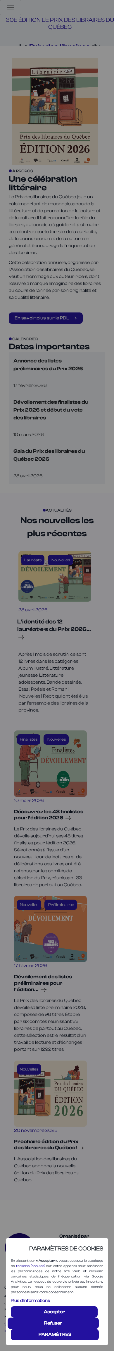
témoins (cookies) (30, 1266)
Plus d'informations (30, 1300)
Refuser (53, 1323)
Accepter (54, 1311)
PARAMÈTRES (55, 1334)
